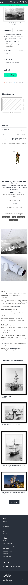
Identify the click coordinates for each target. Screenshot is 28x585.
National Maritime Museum (8, 495)
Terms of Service (7, 556)
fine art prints (16, 306)
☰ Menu (2, 2)
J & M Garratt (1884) (6, 396)
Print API (5, 581)
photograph (21, 217)
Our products (6, 526)
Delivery (3, 343)
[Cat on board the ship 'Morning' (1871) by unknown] (14, 412)
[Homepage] (14, 2)
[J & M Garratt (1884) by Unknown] (14, 379)
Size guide (21, 50)
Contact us (5, 523)
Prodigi (10, 581)
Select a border (8, 59)
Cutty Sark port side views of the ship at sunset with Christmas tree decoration (13, 493)
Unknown (4, 397)
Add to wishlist (8, 82)
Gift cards (5, 534)
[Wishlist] (23, 2)
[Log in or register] (21, 2)
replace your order (15, 348)
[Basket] (26, 2)
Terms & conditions (7, 543)
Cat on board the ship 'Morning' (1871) (11, 424)
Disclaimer (5, 541)
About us (5, 521)
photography (13, 220)
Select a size (13, 50)
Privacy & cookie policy (8, 546)
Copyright (5, 553)
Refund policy (6, 558)
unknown (14, 25)
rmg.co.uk (18, 566)
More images (14, 502)
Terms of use (6, 548)
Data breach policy (7, 551)
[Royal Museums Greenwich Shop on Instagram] (11, 567)
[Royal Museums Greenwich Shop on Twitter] (7, 567)
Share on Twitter (20, 82)
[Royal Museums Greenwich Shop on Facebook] (3, 567)
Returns (4, 531)
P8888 (14, 217)
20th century (6, 217)
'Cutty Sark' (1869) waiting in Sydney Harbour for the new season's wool (14, 466)
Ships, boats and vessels (14, 209)
